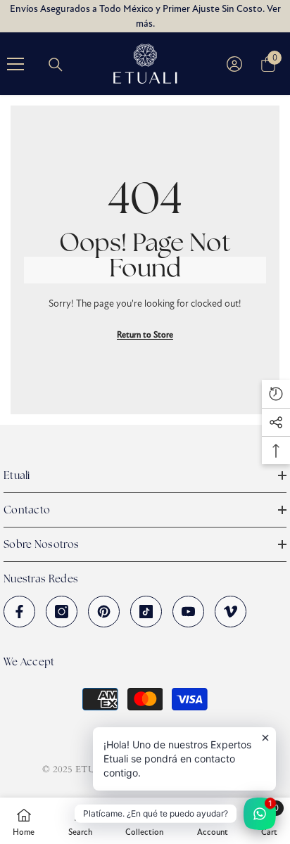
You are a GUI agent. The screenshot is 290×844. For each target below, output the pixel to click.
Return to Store (145, 335)
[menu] (15, 64)
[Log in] (234, 64)
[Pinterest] (104, 611)
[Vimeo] (230, 611)
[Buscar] (55, 64)
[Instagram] (61, 611)
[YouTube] (188, 611)
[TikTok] (146, 611)
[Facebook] (19, 611)
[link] (80, 820)
